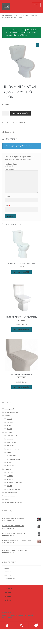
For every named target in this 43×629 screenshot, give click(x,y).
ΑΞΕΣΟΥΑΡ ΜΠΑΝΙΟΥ (13, 436)
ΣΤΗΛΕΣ (9, 486)
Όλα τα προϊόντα (9, 578)
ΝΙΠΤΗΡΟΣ (10, 479)
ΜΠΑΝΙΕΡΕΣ (10, 446)
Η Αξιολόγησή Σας (11, 169)
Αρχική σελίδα (9, 15)
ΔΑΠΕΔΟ (9, 419)
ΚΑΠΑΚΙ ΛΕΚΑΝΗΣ (12, 442)
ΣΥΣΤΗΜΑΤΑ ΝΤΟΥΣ (13, 449)
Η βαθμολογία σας (11, 164)
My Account (7, 625)
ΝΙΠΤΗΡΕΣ (10, 462)
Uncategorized (9, 409)
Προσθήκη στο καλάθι (20, 113)
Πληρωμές (7, 568)
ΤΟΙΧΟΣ (9, 429)
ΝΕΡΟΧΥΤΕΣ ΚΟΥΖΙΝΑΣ (11, 412)
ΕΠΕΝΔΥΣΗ (10, 422)
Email (7, 206)
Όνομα (8, 196)
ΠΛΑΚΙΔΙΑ (7, 415)
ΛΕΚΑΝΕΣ (26, 15)
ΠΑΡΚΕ (9, 425)
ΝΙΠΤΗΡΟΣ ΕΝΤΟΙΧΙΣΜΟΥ (14, 482)
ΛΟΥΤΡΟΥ (10, 476)
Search (21, 625)
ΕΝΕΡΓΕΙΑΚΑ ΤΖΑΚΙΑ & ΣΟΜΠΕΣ (13, 502)
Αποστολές (7, 571)
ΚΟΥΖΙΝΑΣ (10, 472)
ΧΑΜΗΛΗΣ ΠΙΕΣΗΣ (14, 459)
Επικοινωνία (7, 575)
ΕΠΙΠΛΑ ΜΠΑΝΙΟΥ (9, 496)
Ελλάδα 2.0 (8, 600)
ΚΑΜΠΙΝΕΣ (10, 439)
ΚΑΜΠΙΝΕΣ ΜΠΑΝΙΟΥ (10, 492)
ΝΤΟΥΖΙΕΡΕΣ (11, 466)
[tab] (21, 132)
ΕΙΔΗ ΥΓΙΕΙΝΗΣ (18, 15)
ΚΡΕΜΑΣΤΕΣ (13, 456)
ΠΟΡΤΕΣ (7, 499)
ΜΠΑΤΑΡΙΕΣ (8, 469)
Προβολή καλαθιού (29, 30)
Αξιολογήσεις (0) (8, 132)
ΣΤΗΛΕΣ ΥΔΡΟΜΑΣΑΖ (13, 489)
